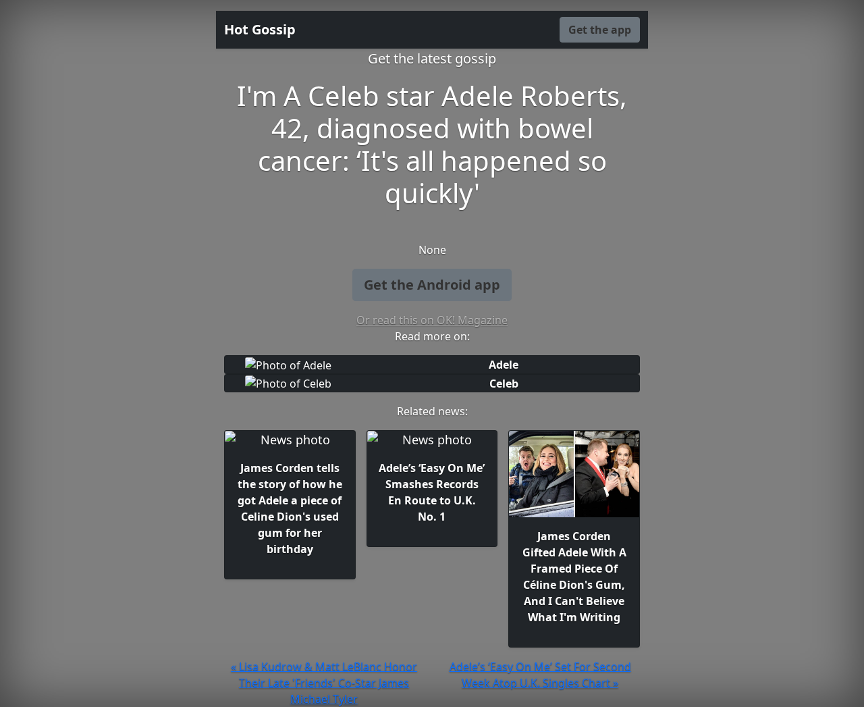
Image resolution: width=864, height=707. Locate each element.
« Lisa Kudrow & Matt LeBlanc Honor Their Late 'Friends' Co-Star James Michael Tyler (324, 682)
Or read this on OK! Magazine (432, 320)
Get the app (599, 29)
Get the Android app (432, 285)
